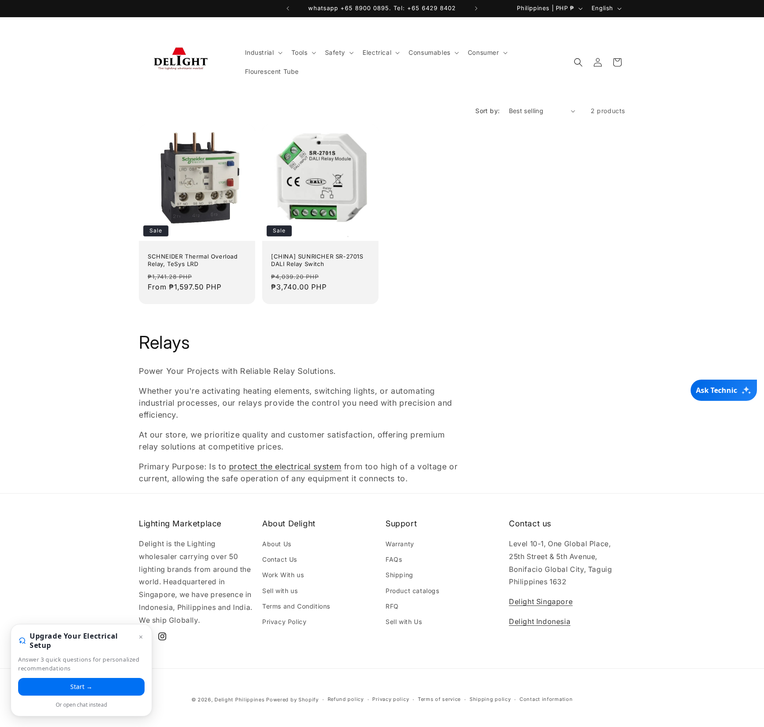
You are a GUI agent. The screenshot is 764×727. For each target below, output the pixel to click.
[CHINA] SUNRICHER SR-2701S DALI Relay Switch (317, 260)
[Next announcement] (476, 8)
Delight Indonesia (539, 621)
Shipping (399, 575)
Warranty (400, 544)
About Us (276, 544)
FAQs (394, 559)
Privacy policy (390, 700)
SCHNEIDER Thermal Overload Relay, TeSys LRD (193, 260)
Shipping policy (490, 700)
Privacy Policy (284, 621)
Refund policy (346, 700)
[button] (263, 52)
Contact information (546, 700)
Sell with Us (404, 621)
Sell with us (280, 590)
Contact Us (279, 559)
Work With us (283, 575)
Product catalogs (412, 590)
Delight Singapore (541, 601)
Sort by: (487, 110)
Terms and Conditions (296, 606)
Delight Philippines (239, 700)
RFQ (392, 606)
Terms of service (439, 700)
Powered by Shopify (292, 700)
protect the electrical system (285, 466)
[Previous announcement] (288, 8)
